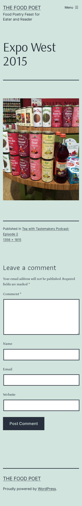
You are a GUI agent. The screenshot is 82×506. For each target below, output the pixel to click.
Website (9, 395)
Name (7, 344)
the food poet (22, 8)
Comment (12, 294)
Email (7, 369)
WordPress (47, 489)
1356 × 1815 (12, 240)
